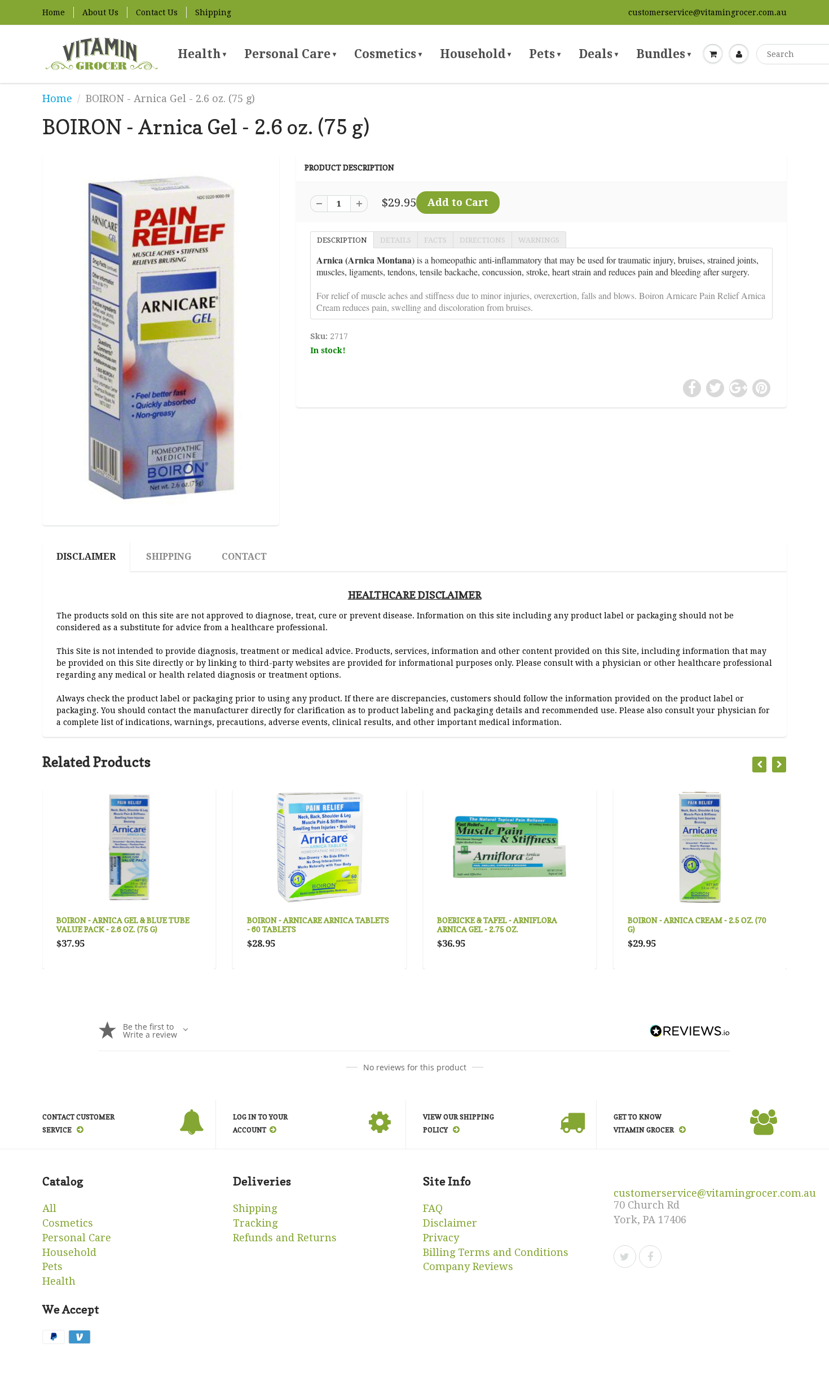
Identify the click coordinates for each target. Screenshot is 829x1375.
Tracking (255, 1223)
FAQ (433, 1208)
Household (475, 54)
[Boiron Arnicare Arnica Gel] (160, 338)
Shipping (213, 12)
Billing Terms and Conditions (495, 1252)
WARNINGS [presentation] (538, 240)
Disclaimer (86, 556)
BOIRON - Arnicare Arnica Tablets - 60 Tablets (318, 924)
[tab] (341, 239)
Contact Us (157, 12)
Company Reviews (468, 1266)
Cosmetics (388, 54)
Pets (545, 54)
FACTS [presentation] (435, 240)
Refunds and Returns (285, 1238)
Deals (598, 54)
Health (202, 54)
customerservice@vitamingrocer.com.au (707, 12)
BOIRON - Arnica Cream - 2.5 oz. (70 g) (697, 924)
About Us (100, 12)
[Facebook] (650, 1256)
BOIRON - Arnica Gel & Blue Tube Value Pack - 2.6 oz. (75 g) (122, 924)
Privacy (441, 1238)
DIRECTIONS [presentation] (482, 240)
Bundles (663, 54)
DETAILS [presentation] (395, 240)
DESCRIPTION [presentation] (342, 240)
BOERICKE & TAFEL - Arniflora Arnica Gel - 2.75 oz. (497, 924)
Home (53, 12)
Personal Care (290, 54)
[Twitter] (625, 1256)
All (49, 1208)
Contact (244, 556)
